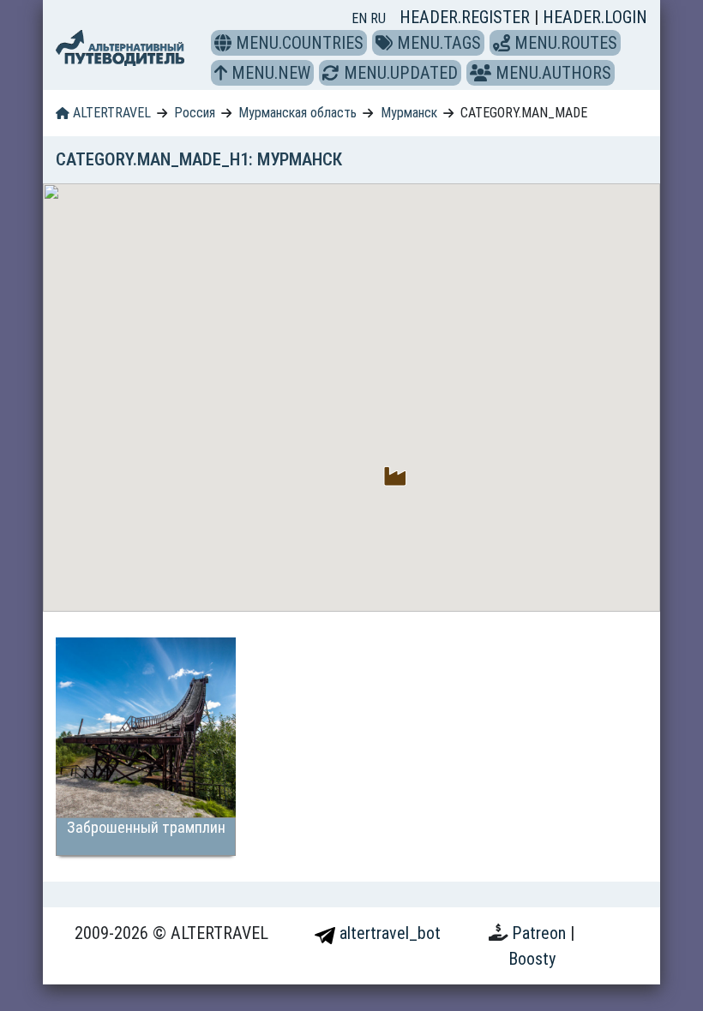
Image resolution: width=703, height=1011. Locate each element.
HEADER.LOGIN (595, 17)
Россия (194, 113)
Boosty (532, 958)
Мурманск (409, 113)
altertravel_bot (388, 933)
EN (361, 18)
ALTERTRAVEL (110, 113)
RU (378, 18)
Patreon (541, 933)
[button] (222, 42)
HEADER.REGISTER (467, 17)
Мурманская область (297, 113)
